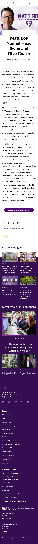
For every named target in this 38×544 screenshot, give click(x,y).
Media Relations (6, 518)
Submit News (6, 516)
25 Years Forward (9, 374)
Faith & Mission (6, 429)
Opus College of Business (12, 478)
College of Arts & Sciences (10, 473)
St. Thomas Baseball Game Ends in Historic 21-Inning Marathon (26, 294)
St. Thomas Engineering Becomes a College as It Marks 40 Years (19, 347)
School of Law (6, 490)
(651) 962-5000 (7, 397)
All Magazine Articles (8, 455)
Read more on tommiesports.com (19, 210)
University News (7, 451)
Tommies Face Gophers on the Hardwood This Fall (9, 292)
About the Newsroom (8, 513)
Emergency (5, 534)
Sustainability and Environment (11, 444)
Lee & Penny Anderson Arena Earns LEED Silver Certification (26, 269)
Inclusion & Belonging (8, 426)
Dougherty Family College (9, 497)
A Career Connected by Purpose (27, 374)
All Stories (5, 463)
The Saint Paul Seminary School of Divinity (15, 501)
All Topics (5, 459)
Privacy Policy (5, 531)
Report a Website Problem (9, 524)
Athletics (22, 33)
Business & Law (6, 422)
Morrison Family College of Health (12, 494)
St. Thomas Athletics (26, 59)
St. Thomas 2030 (7, 448)
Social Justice (6, 440)
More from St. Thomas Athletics (13, 228)
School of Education (8, 486)
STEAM (4, 437)
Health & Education (8, 433)
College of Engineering (8, 483)
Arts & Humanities (7, 414)
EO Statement (6, 526)
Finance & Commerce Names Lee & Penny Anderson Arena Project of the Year (9, 269)
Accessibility (5, 529)
